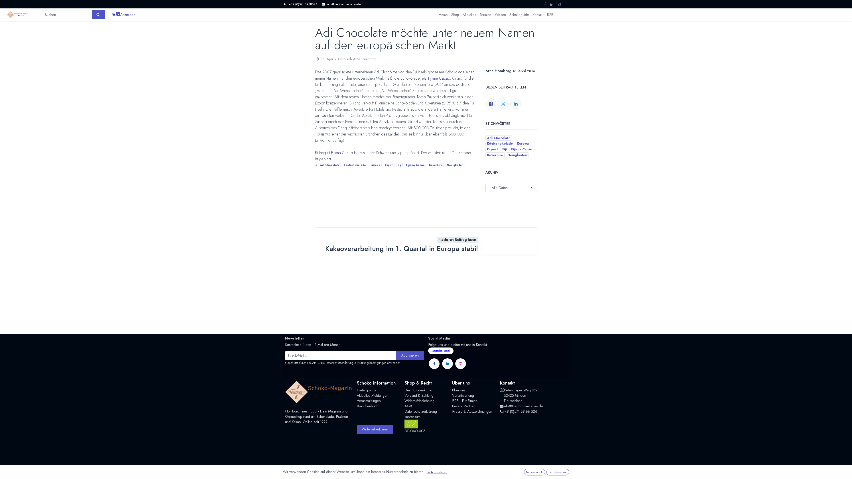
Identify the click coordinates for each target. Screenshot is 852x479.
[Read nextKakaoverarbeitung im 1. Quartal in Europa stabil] (509, 246)
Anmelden (127, 14)
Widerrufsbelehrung (419, 400)
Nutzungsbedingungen (371, 363)
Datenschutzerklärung (339, 363)
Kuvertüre (435, 165)
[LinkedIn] (515, 103)
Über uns (458, 390)
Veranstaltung (367, 400)
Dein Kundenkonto (418, 390)
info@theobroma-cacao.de (523, 406)
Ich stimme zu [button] (558, 472)
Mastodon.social (441, 351)
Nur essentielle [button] (534, 472)
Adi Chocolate (329, 165)
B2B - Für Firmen (464, 400)
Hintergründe (367, 390)
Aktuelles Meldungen (372, 395)
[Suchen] (98, 14)
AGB (408, 406)
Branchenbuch (367, 406)
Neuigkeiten (455, 165)
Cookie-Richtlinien (437, 472)
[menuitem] (443, 14)
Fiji (399, 165)
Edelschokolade (355, 165)
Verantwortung (463, 395)
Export (389, 165)
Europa (375, 165)
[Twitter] (503, 103)
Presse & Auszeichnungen (472, 411)
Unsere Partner (463, 406)
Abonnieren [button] (410, 355)
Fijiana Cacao (439, 78)
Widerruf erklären (375, 429)
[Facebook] (490, 103)
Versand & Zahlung (418, 395)
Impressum (412, 416)
